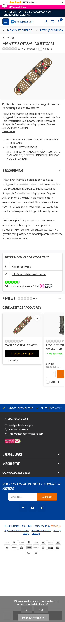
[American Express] (43, 547)
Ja (27, 609)
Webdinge (56, 525)
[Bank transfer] (7, 542)
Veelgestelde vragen (21, 425)
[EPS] (29, 553)
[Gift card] (58, 547)
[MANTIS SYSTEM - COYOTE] (22, 325)
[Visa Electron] (58, 542)
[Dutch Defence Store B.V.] (22, 21)
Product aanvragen (22, 353)
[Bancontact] (43, 542)
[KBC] (21, 547)
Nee (41, 609)
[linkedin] (42, 508)
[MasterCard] (29, 542)
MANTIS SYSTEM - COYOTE (21, 345)
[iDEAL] (14, 542)
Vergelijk (47, 48)
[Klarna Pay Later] (29, 547)
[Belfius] (14, 547)
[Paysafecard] (36, 547)
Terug (10, 37)
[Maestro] (7, 547)
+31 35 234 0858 (21, 266)
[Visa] (36, 542)
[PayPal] (21, 542)
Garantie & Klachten (41, 530)
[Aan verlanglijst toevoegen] (37, 318)
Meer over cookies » (33, 617)
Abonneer (47, 496)
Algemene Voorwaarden (17, 530)
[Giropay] (50, 547)
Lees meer (8, 131)
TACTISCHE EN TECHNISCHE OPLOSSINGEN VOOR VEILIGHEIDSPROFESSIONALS (27, 13)
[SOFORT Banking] (50, 542)
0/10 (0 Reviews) (26, 48)
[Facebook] (23, 508)
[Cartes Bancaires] (36, 553)
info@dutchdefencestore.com (29, 274)
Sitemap (36, 533)
